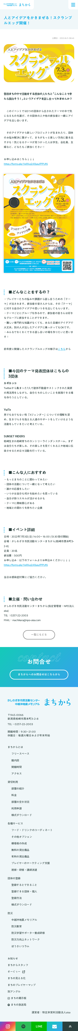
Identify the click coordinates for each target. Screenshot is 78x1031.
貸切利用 (13, 782)
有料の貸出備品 (20, 856)
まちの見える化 (17, 978)
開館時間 (16, 767)
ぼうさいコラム (20, 946)
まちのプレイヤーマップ (21, 985)
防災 (10, 913)
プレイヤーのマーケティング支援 (30, 863)
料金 (13, 795)
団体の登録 (14, 878)
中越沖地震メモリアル (24, 920)
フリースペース (20, 753)
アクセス (16, 773)
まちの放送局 (18, 1004)
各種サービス (15, 823)
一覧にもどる (39, 634)
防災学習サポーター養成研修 (28, 933)
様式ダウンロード (21, 815)
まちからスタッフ (18, 965)
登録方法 (16, 898)
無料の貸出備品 (20, 850)
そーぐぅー (14, 971)
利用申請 (16, 808)
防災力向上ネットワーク (25, 939)
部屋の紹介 (17, 788)
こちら (62, 349)
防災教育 (16, 926)
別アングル (14, 991)
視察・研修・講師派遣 (24, 870)
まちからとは (15, 747)
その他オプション (21, 837)
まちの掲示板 (18, 998)
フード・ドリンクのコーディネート (31, 830)
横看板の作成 (19, 843)
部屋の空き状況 (20, 802)
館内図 (15, 760)
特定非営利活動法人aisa (56, 1012)
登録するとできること (24, 885)
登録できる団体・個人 (24, 891)
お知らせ (13, 958)
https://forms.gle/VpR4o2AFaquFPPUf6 (26, 164)
